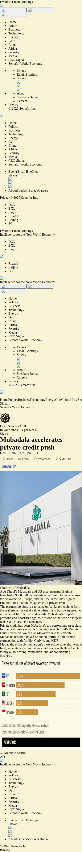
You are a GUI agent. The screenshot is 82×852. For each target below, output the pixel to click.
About (21, 93)
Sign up (5, 433)
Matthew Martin (15, 753)
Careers (22, 101)
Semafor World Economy (17, 407)
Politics (13, 399)
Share (7, 466)
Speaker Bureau (27, 190)
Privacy (13, 104)
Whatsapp (44, 458)
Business (24, 399)
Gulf (58, 399)
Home (4, 399)
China (65, 399)
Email (25, 458)
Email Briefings (22, 2)
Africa (73, 399)
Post (10, 458)
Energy (50, 399)
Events (4, 2)
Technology (37, 399)
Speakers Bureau (28, 97)
